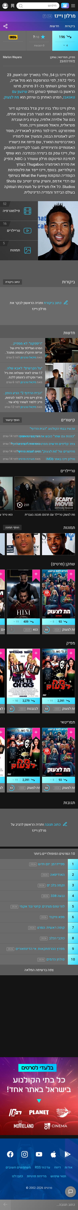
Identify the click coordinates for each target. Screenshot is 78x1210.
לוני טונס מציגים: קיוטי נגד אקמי (42, 906)
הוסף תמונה (12, 527)
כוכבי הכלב (57, 938)
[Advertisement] (39, 267)
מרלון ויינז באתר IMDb (60, 459)
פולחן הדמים (55, 959)
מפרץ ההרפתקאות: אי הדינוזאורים (40, 948)
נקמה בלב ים (56, 885)
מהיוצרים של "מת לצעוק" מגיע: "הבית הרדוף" (46, 451)
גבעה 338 (58, 895)
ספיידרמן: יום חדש (51, 864)
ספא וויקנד (57, 917)
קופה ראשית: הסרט (51, 927)
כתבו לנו (17, 1176)
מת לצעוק (11, 97)
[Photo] (58, 544)
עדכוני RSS (42, 1167)
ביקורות (70, 26)
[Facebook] (10, 1154)
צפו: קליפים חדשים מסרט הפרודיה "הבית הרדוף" (43, 443)
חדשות (54, 26)
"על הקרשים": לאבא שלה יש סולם (24, 368)
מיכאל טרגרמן (28, 357)
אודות (68, 1167)
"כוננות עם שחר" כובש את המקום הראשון (47, 436)
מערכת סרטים (26, 459)
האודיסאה (57, 874)
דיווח (57, 1167)
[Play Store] (68, 1154)
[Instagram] (24, 1154)
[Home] (64, 5)
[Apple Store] (53, 1154)
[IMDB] (13, 36)
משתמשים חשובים (18, 1167)
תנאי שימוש (58, 1176)
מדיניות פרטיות (36, 1176)
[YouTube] (39, 1154)
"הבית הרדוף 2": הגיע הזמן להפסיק (23, 393)
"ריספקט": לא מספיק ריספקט (27, 343)
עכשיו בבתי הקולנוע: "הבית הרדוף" (52, 428)
